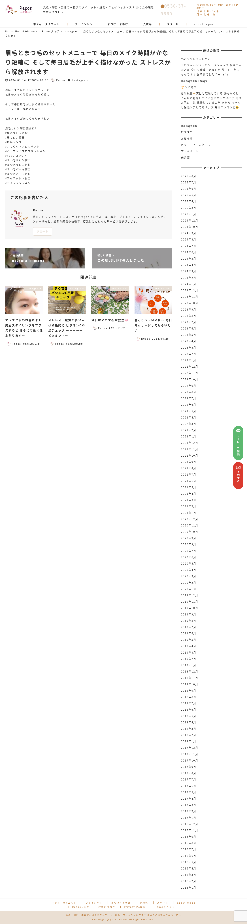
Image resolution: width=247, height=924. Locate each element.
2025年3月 (188, 208)
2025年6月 (188, 188)
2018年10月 (189, 684)
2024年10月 (189, 227)
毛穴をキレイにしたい (196, 58)
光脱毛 (144, 902)
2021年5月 (188, 487)
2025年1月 (188, 214)
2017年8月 (188, 773)
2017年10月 (189, 760)
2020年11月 (189, 525)
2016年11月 (189, 830)
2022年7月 (188, 398)
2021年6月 (188, 481)
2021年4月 (188, 493)
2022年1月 (188, 436)
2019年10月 (189, 608)
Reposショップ (165, 906)
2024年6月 (188, 252)
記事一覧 (43, 231)
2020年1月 (188, 589)
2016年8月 (188, 843)
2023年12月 (189, 290)
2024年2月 (188, 277)
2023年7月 (188, 322)
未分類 (185, 157)
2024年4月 (188, 265)
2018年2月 (188, 735)
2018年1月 (188, 741)
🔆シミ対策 (189, 87)
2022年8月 (188, 392)
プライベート (190, 151)
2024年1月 (188, 284)
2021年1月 (188, 513)
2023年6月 (188, 328)
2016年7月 (188, 849)
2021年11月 (189, 449)
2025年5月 (188, 195)
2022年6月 (188, 404)
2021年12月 (189, 442)
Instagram (80, 80)
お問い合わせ (106, 906)
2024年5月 (188, 258)
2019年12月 (189, 595)
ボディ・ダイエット (64, 902)
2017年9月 (188, 767)
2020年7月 (188, 551)
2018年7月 (188, 703)
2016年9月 (188, 836)
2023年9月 (188, 309)
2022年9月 (188, 385)
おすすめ (187, 132)
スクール (162, 902)
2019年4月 (188, 646)
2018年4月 (188, 722)
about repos (186, 902)
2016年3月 (188, 875)
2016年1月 (188, 887)
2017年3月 (188, 805)
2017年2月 (188, 811)
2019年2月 (188, 659)
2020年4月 (188, 570)
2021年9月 (188, 462)
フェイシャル (94, 902)
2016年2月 (188, 881)
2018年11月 (189, 678)
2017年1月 (188, 817)
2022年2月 (188, 430)
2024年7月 (188, 246)
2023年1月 (188, 360)
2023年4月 (188, 341)
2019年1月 (188, 665)
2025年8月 (188, 176)
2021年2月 (188, 506)
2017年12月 (189, 747)
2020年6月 (188, 557)
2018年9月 (188, 690)
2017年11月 (189, 754)
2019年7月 (188, 627)
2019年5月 (188, 639)
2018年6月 (188, 709)
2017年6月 (188, 786)
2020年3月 (188, 576)
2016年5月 (188, 862)
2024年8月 (188, 239)
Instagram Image (194, 81)
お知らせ (187, 138)
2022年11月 (189, 373)
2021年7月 (188, 474)
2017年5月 (188, 792)
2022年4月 (188, 417)
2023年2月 (188, 354)
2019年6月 (188, 633)
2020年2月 (188, 582)
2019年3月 (188, 652)
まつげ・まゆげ (121, 902)
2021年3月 (188, 500)
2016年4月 (188, 868)
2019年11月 (189, 601)
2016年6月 (188, 856)
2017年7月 (188, 779)
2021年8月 (188, 468)
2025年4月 (188, 201)
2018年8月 (188, 697)
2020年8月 (188, 544)
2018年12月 (189, 671)
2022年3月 (188, 424)
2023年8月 (188, 316)
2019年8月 (188, 620)
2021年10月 (189, 455)
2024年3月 (188, 271)
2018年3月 (188, 728)
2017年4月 (188, 798)
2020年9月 (188, 538)
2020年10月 (189, 531)
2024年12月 (189, 220)
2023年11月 (189, 296)
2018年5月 (188, 716)
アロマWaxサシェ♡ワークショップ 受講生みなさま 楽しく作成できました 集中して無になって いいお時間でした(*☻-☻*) (211, 69)
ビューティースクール (195, 145)
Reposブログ (80, 906)
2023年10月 (189, 303)
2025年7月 (188, 182)
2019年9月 (188, 614)
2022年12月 (189, 366)
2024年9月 (188, 233)
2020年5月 (188, 563)
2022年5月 (188, 411)
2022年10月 (189, 379)
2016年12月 (189, 824)
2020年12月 (189, 519)
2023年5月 (188, 335)
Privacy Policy (135, 906)
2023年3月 (188, 347)
